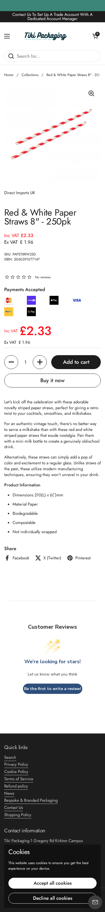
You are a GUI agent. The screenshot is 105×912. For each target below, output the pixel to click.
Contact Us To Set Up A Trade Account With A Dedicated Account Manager (52, 17)
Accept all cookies (53, 883)
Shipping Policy (17, 815)
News (9, 793)
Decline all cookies (52, 898)
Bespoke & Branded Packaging (31, 800)
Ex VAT (18, 242)
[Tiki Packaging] (51, 36)
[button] (95, 36)
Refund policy (16, 786)
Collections (30, 74)
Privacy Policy (16, 764)
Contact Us (13, 807)
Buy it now (52, 380)
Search (10, 757)
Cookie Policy (16, 772)
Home (8, 74)
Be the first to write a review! (52, 688)
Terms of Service (18, 779)
